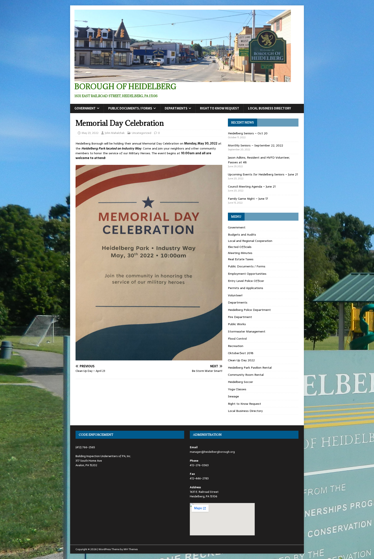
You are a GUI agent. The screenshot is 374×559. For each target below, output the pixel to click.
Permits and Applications (245, 288)
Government (85, 108)
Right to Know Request (219, 108)
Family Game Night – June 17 (248, 198)
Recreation (235, 346)
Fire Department (240, 317)
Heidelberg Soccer (240, 381)
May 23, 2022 (90, 133)
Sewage (233, 396)
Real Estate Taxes (240, 259)
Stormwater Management (246, 331)
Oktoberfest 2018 (240, 353)
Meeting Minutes (240, 253)
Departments (176, 108)
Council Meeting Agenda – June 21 (252, 186)
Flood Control (237, 338)
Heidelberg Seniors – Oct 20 (248, 133)
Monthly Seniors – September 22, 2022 (255, 145)
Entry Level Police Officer (246, 280)
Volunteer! (235, 295)
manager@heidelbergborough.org (212, 452)
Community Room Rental (246, 374)
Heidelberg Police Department (249, 309)
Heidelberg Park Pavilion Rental (250, 367)
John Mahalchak (115, 133)
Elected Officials (239, 246)
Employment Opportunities (247, 273)
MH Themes (131, 549)
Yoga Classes (237, 389)
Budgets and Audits (242, 234)
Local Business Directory (269, 108)
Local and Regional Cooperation (250, 240)
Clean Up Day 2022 (241, 360)
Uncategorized (141, 133)
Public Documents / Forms (130, 108)
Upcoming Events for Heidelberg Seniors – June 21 (263, 174)
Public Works (237, 324)
